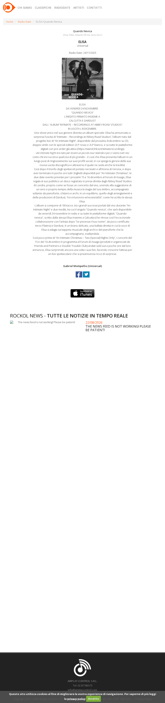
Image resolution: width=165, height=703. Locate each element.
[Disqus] (82, 488)
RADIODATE (62, 7)
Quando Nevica (82, 31)
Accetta (93, 698)
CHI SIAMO (25, 7)
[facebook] (79, 278)
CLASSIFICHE (43, 7)
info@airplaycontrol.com (82, 690)
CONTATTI (94, 7)
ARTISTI (78, 7)
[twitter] (86, 278)
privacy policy (76, 698)
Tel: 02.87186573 (82, 685)
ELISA (82, 42)
